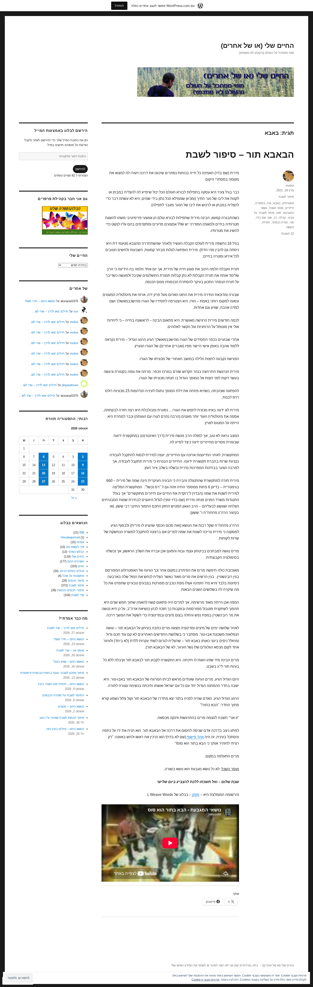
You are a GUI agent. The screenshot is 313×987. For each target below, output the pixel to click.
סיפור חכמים (76, 580)
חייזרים (289, 208)
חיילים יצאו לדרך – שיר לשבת (65, 628)
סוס (278, 212)
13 (43, 465)
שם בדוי (261, 217)
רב (275, 217)
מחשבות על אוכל (73, 576)
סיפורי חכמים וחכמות (70, 590)
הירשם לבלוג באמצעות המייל (61, 131)
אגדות (80, 542)
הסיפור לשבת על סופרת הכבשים (63, 695)
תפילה (266, 222)
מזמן (195, 795)
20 (43, 473)
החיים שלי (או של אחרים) (257, 45)
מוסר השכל (276, 208)
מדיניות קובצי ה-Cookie (205, 979)
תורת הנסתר (280, 222)
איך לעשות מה (75, 547)
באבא (276, 203)
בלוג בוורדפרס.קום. (245, 965)
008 (81, 532)
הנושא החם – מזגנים (71, 706)
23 (82, 481)
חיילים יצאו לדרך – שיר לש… (50, 311)
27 (43, 481)
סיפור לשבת (286, 196)
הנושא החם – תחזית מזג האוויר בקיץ (61, 684)
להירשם (80, 169)
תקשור (290, 227)
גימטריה (260, 203)
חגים (81, 566)
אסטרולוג (288, 203)
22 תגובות (287, 233)
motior (290, 185)
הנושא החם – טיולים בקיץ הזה (65, 729)
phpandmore (70, 385)
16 (82, 473)
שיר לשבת (77, 595)
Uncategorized (70, 537)
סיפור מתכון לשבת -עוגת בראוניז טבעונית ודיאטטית (52, 673)
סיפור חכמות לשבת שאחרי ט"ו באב (61, 717)
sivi (76, 311)
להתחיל (119, 5)
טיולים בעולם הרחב (71, 571)
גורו (269, 203)
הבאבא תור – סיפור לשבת (240, 154)
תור (292, 222)
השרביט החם (75, 561)
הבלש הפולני (76, 551)
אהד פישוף (195, 737)
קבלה (282, 217)
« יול (74, 498)
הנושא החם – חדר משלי (40, 301)
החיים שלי (77, 556)
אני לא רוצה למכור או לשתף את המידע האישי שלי (202, 965)
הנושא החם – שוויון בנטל (68, 661)
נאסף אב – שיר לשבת (70, 650)
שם (270, 217)
